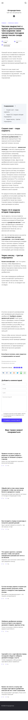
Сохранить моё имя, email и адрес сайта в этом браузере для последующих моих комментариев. (14, 415)
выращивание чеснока (9, 361)
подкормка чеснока (8, 363)
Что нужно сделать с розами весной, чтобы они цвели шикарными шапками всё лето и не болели (13, 554)
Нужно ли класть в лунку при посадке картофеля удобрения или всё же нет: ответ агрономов (13, 688)
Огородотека (14, 10)
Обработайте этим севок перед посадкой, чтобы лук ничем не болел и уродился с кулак (13, 490)
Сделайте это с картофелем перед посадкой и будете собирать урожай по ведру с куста (14, 655)
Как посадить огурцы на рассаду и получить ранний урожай (14, 522)
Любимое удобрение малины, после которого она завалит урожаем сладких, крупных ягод (13, 623)
